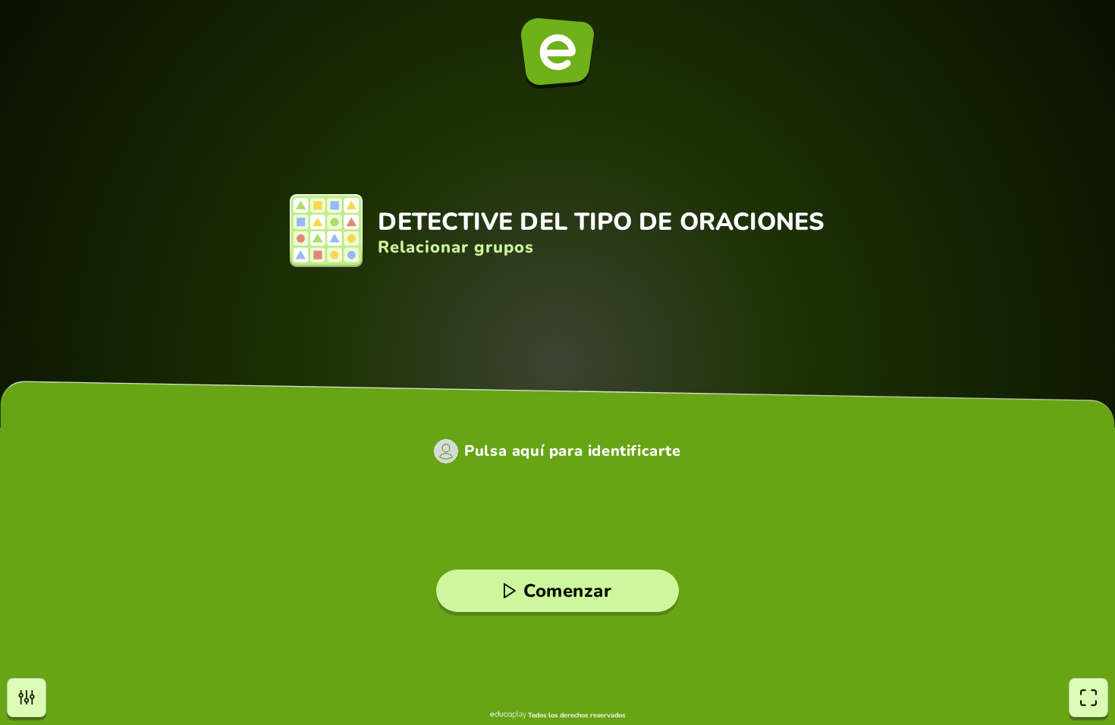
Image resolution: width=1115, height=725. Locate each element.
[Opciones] (26, 697)
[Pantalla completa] (1088, 697)
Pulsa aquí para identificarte (572, 451)
